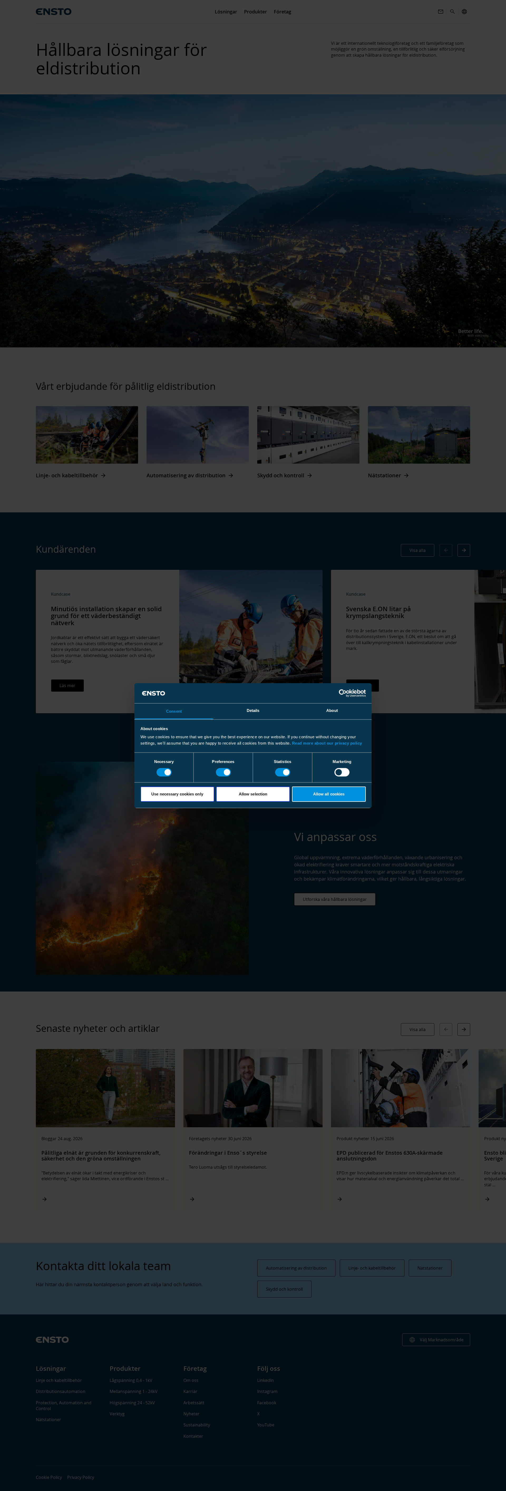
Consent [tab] (174, 711)
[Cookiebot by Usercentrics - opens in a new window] (343, 693)
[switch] (223, 772)
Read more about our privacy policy (327, 743)
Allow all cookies (329, 794)
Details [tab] (253, 710)
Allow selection (253, 794)
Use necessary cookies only (177, 794)
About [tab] (332, 710)
